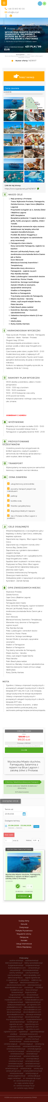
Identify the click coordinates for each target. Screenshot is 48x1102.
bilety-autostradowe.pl (34, 963)
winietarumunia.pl (16, 1061)
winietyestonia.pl (16, 1073)
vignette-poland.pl (16, 1029)
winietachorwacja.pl (16, 1051)
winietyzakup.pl (34, 1076)
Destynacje (24, 927)
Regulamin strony (24, 934)
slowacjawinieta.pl (15, 1017)
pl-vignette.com (34, 1005)
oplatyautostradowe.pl (16, 1005)
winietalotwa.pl (15, 1056)
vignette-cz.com (16, 1027)
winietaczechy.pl (33, 1051)
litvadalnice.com (16, 990)
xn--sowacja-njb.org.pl (31, 1078)
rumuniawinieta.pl (14, 1010)
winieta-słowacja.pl (31, 1041)
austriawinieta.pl (31, 960)
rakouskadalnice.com (32, 1007)
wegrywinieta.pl (34, 1036)
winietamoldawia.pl (31, 1056)
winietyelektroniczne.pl (32, 1071)
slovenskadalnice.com (32, 1012)
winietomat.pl (25, 1068)
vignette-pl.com (31, 1027)
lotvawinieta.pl (32, 995)
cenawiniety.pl (34, 968)
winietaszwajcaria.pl (15, 1066)
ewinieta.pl (28, 987)
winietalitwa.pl (32, 1054)
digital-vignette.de (32, 978)
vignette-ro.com (32, 1029)
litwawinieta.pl (17, 992)
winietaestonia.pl (17, 1054)
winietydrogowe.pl (13, 1071)
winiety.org (38, 1068)
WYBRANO (23, 896)
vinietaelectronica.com (28, 1034)
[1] (29, 886)
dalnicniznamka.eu (15, 978)
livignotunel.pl (30, 992)
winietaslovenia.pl (32, 1061)
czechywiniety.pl (14, 975)
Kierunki (24, 924)
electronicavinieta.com (29, 983)
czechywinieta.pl (32, 973)
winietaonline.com (16, 1059)
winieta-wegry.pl (10, 1044)
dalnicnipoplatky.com (31, 975)
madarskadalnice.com (13, 1000)
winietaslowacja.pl (15, 1063)
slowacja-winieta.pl (33, 1014)
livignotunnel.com (17, 995)
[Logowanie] (10, 16)
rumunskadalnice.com (32, 1010)
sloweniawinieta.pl (32, 1017)
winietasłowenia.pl (33, 1066)
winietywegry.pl (32, 1073)
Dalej (23, 750)
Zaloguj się (24, 937)
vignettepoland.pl (37, 1032)
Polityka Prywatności (24, 931)
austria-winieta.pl (16, 960)
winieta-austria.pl (16, 1039)
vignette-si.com (10, 1032)
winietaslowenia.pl (32, 1063)
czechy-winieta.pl (16, 973)
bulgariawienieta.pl (15, 965)
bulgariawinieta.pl (33, 965)
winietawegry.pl (11, 1068)
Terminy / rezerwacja (26, 77)
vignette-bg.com (32, 1024)
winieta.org (39, 1044)
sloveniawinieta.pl (14, 1012)
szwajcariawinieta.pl (34, 1019)
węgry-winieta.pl (14, 1078)
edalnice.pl (13, 983)
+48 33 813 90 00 (16, 8)
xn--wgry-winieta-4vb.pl (24, 1083)
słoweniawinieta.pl (17, 1022)
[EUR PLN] (36, 840)
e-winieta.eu (24, 980)
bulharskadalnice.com (17, 968)
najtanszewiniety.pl (33, 1002)
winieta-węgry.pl (26, 1044)
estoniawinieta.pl (34, 985)
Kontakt (24, 940)
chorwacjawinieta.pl (30, 970)
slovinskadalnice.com (15, 1014)
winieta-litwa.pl (15, 1041)
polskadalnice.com (14, 1007)
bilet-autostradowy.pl (13, 963)
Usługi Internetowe (24, 944)
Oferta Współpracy (24, 947)
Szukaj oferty (24, 921)
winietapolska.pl (32, 1059)
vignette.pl (23, 1032)
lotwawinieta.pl (15, 997)
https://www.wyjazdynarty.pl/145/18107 (20, 189)
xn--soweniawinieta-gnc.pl (24, 1081)
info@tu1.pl (13, 12)
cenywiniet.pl (15, 970)
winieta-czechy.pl (32, 1039)
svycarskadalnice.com (15, 1019)
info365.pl (39, 987)
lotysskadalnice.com (31, 997)
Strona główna (20, 54)
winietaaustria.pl (13, 1046)
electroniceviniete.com (16, 985)
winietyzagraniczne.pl (16, 1076)
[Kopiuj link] (38, 188)
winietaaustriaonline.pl (32, 1046)
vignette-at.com (15, 1024)
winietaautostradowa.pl (16, 1049)
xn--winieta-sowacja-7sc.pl (24, 1086)
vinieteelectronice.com (16, 1036)
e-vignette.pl (12, 980)
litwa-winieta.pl (32, 990)
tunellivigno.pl (32, 1022)
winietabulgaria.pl (34, 1049)
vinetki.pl (13, 1034)
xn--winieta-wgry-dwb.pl (24, 1088)
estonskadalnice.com (13, 987)
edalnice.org (36, 980)
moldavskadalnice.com (34, 1000)
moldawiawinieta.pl (15, 1002)
